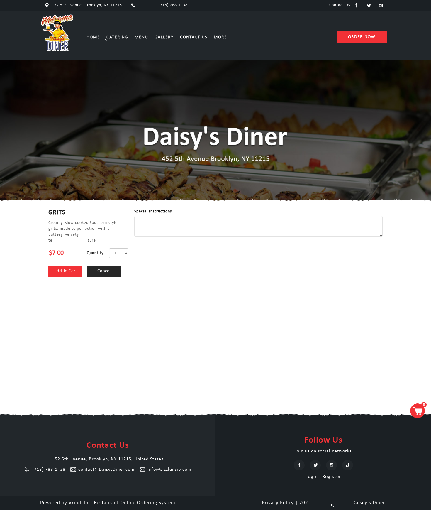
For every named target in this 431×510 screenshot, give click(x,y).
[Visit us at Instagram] (380, 5)
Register (331, 476)
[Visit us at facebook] (356, 5)
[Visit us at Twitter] (368, 5)
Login (312, 476)
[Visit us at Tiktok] (347, 465)
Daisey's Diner (323, 502)
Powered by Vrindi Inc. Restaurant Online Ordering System (107, 502)
